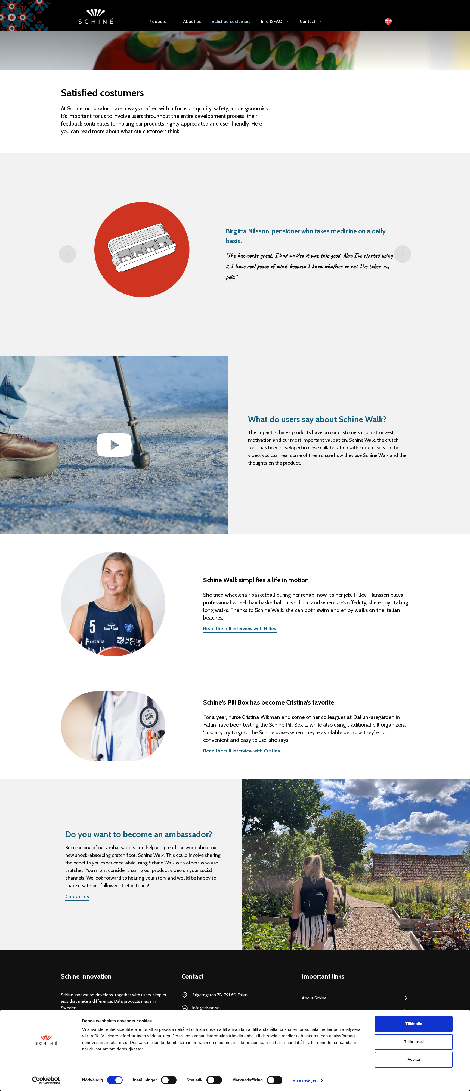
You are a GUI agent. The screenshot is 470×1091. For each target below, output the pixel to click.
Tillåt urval (414, 1042)
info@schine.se (205, 1007)
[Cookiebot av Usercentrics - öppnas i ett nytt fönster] (46, 1080)
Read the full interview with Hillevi (240, 629)
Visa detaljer (304, 1080)
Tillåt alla (413, 1024)
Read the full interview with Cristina (241, 751)
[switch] (169, 1080)
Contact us (77, 897)
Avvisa (413, 1059)
